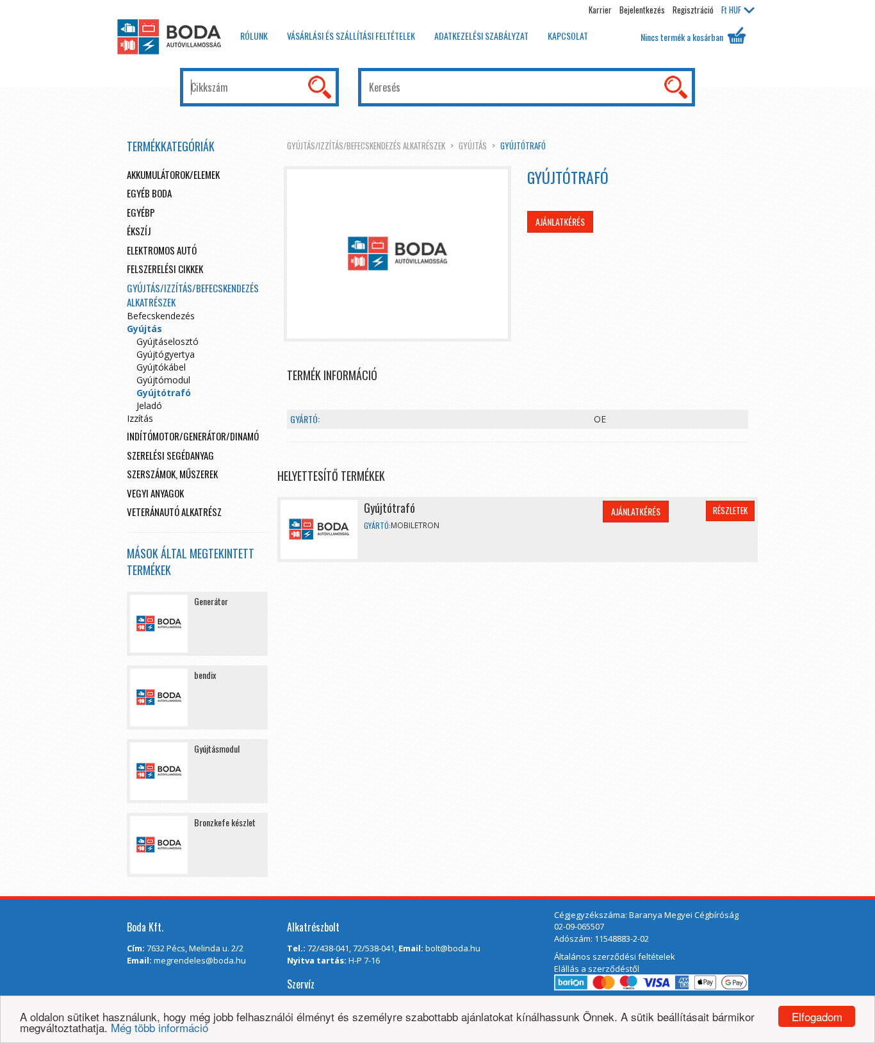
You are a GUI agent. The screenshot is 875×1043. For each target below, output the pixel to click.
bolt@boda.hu (452, 948)
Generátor (211, 601)
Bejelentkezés (642, 9)
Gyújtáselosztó (167, 341)
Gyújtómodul (163, 380)
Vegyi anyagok (155, 493)
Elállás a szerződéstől (596, 968)
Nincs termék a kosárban (683, 37)
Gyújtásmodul (217, 748)
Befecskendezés (161, 316)
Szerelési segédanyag (170, 455)
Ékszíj (139, 231)
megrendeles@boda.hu (200, 960)
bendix (205, 674)
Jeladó (149, 405)
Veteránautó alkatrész (174, 512)
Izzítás (140, 418)
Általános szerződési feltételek (614, 956)
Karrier (600, 9)
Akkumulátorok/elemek (173, 174)
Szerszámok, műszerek (172, 474)
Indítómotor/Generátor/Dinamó (193, 436)
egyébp (141, 212)
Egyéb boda (149, 193)
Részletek (730, 510)
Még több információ (159, 1027)
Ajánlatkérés (560, 221)
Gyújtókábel (161, 367)
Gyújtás (473, 145)
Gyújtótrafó (523, 145)
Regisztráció (693, 9)
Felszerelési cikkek (165, 269)
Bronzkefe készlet (225, 822)
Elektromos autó (162, 250)
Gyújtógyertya (165, 354)
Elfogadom (817, 1016)
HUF (731, 9)
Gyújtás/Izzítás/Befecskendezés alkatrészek (366, 145)
